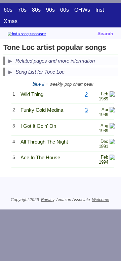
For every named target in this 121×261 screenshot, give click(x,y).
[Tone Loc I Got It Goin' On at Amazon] (112, 126)
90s (50, 10)
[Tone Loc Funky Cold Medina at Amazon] (112, 110)
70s (22, 10)
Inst (99, 10)
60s (8, 10)
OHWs (82, 10)
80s (36, 10)
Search (105, 33)
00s (64, 10)
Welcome (100, 199)
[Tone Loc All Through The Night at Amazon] (112, 142)
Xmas (10, 21)
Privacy (47, 199)
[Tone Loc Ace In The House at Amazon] (112, 158)
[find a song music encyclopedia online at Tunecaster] (37, 35)
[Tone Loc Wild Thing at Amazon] (112, 95)
